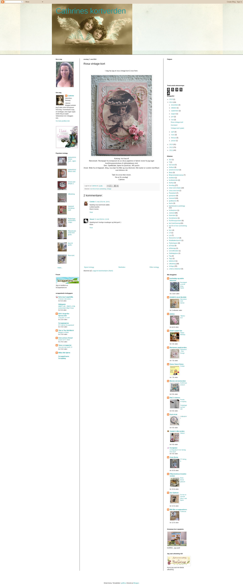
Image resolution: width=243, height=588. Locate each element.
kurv (170, 230)
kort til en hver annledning (98, 189)
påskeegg (172, 248)
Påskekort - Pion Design (183, 351)
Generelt (172, 198)
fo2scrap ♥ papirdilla (65, 297)
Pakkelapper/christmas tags (72, 220)
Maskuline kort (174, 238)
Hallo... (60, 268)
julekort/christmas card (72, 170)
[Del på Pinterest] (117, 186)
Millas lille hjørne (64, 353)
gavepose (172, 196)
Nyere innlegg (89, 267)
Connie (92, 202)
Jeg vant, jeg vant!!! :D (65, 347)
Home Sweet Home (177, 364)
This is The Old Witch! (66, 330)
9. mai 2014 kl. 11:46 (102, 219)
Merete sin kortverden (178, 381)
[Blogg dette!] (110, 186)
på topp (171, 246)
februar (173, 138)
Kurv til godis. (70, 244)
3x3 (170, 160)
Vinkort (182, 433)
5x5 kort (171, 165)
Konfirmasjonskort (175, 221)
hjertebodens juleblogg (177, 206)
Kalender (172, 215)
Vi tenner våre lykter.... (65, 299)
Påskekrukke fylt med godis (72, 233)
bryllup (171, 183)
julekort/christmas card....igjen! (72, 160)
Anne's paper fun (176, 331)
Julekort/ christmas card (71, 208)
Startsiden (121, 267)
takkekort (172, 261)
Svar (91, 212)
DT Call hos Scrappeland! (66, 325)
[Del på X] (113, 186)
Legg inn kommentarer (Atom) (102, 271)
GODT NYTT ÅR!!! (64, 340)
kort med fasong (174, 223)
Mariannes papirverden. (178, 347)
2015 (171, 99)
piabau (172, 314)
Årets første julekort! (182, 479)
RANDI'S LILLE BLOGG (178, 297)
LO (170, 233)
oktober (174, 108)
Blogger (136, 583)
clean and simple (175, 188)
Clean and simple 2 (71, 183)
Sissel (92, 219)
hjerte (171, 203)
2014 (171, 102)
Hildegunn (62, 304)
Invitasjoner (173, 210)
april (173, 132)
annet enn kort (174, 170)
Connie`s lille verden (177, 431)
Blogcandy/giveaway (176, 175)
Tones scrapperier (65, 345)
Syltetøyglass (173, 253)
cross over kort (174, 190)
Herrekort (174, 125)
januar (173, 141)
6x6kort (171, 167)
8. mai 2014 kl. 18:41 (102, 202)
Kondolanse (173, 218)
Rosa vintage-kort (177, 122)
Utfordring (71, 194)
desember (174, 105)
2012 (171, 147)
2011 (171, 150)
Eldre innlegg (154, 267)
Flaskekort (172, 193)
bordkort (172, 178)
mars (173, 135)
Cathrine (71, 96)
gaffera (123, 583)
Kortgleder (173, 448)
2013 (171, 144)
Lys (170, 235)
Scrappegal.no (63, 323)
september (175, 111)
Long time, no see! (64, 317)
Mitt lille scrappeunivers (178, 509)
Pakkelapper (173, 243)
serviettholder (173, 251)
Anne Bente (174, 457)
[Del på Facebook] (115, 186)
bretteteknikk (173, 180)
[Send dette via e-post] (108, 186)
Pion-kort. (71, 255)
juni (172, 117)
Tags (170, 258)
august (173, 114)
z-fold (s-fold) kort (175, 269)
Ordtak (182, 366)
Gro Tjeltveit (174, 493)
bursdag (172, 185)
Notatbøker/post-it (175, 240)
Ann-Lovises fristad (65, 338)
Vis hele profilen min (63, 121)
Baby (171, 172)
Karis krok (173, 414)
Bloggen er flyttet (63, 332)
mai (172, 120)
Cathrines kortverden (91, 11)
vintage (109, 189)
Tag (170, 256)
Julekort (171, 213)
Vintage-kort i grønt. (177, 128)
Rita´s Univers (175, 398)
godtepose (172, 201)
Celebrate (183, 511)
